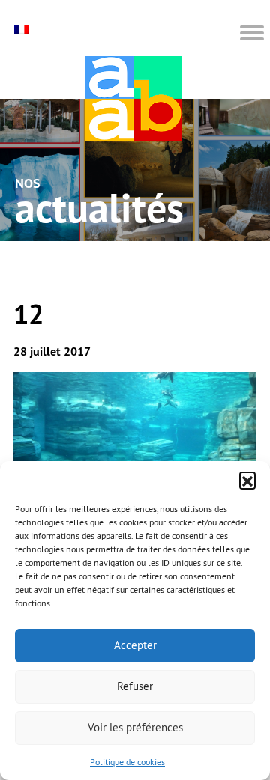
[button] (247, 479)
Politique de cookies (127, 761)
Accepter (135, 645)
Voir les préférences (135, 727)
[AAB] (134, 98)
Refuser (135, 686)
